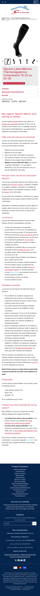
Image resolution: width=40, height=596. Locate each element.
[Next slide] (37, 61)
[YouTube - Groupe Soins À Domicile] (21, 560)
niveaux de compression (10, 124)
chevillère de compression (24, 348)
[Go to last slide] (3, 61)
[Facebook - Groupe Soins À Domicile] (19, 560)
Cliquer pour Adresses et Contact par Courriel (20, 533)
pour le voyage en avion (28, 235)
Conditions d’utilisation (27, 588)
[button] (7, 61)
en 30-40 (34, 362)
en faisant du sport (23, 250)
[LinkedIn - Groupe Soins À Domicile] (24, 560)
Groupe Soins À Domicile (16, 586)
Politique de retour (29, 586)
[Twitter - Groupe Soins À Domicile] (16, 560)
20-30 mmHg (29, 240)
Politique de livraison (16, 589)
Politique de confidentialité (13, 588)
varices (6, 192)
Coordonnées (26, 589)
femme (21, 184)
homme (13, 184)
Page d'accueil (5, 18)
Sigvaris (15, 121)
